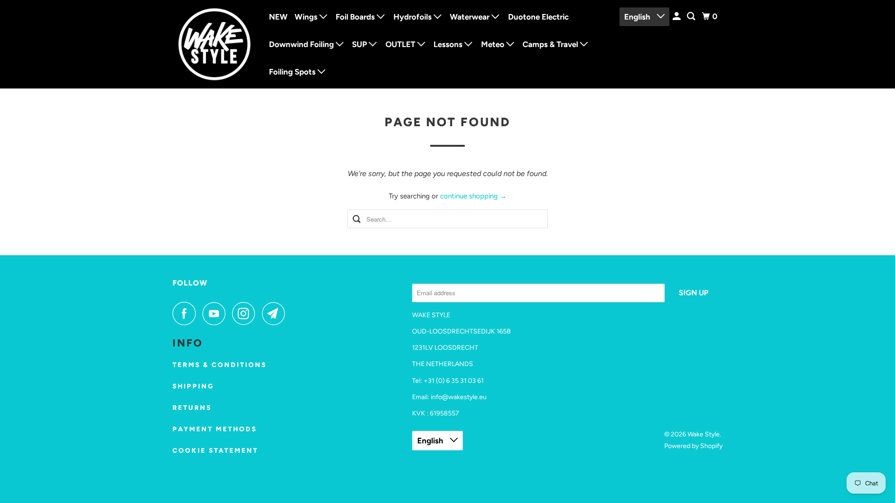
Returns (192, 408)
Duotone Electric (538, 16)
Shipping (193, 386)
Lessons (449, 44)
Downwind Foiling (302, 44)
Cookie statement (215, 451)
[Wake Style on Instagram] (246, 313)
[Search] (691, 16)
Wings (307, 16)
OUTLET (401, 44)
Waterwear (470, 16)
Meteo (493, 44)
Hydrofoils (413, 16)
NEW (278, 16)
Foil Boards (356, 16)
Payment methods (214, 429)
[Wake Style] (214, 44)
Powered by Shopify (693, 446)
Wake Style (704, 434)
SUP (360, 44)
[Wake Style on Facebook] (186, 313)
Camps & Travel (551, 44)
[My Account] (677, 16)
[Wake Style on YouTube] (216, 313)
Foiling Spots (293, 71)
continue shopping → (473, 196)
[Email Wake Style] (276, 313)
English (638, 16)
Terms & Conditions (219, 365)
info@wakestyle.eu (459, 397)
